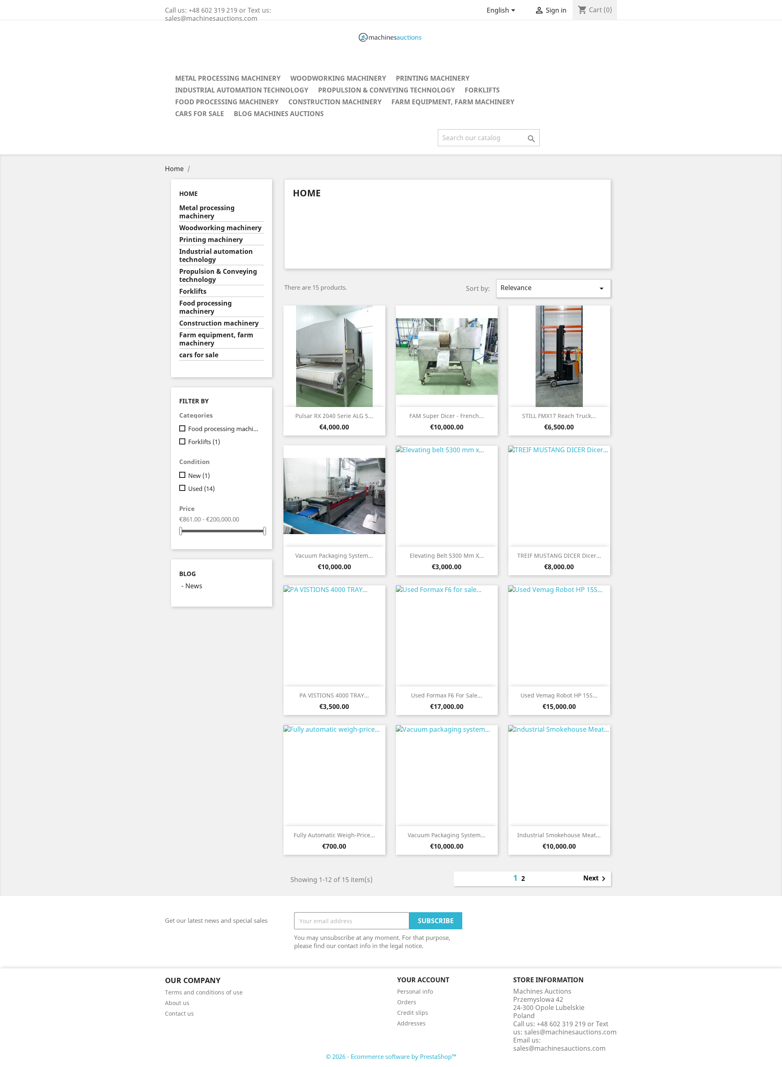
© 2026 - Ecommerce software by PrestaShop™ (391, 1056)
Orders (406, 1002)
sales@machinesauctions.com (559, 1048)
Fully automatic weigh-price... (334, 835)
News (193, 585)
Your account (423, 979)
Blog (187, 574)
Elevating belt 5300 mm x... (447, 555)
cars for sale (199, 113)
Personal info (415, 991)
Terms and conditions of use (204, 992)
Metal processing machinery (228, 78)
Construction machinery (335, 101)
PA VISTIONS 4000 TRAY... (334, 695)
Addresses (411, 1023)
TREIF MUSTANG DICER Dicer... (559, 555)
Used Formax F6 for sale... (446, 695)
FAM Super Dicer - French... (446, 416)
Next (595, 879)
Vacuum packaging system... (334, 555)
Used (201, 488)
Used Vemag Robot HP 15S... (559, 695)
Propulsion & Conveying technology (386, 90)
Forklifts (482, 90)
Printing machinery (433, 78)
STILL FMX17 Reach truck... (559, 416)
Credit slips (412, 1012)
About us (177, 1003)
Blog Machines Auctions (279, 113)
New (199, 475)
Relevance (553, 288)
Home (188, 193)
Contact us (179, 1013)
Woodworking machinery (338, 78)
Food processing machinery (227, 101)
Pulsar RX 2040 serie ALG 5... (334, 416)
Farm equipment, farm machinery (452, 101)
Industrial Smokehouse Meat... (559, 835)
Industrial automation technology (241, 90)
